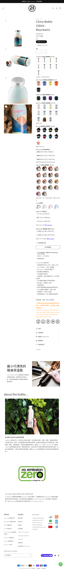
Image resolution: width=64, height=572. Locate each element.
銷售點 (20, 525)
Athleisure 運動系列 (9, 537)
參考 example (48, 225)
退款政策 (38, 568)
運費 (42, 36)
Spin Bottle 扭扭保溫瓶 (10, 521)
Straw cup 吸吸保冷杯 (9, 518)
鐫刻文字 (20, 521)
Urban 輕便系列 (8, 525)
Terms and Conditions (23, 532)
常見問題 (20, 528)
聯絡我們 (20, 542)
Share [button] (38, 349)
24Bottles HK (24, 568)
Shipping (20, 539)
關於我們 (20, 518)
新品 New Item (41, 41)
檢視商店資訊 (40, 258)
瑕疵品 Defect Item (43, 45)
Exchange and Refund (23, 535)
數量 (37, 48)
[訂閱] (30, 555)
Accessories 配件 (8, 544)
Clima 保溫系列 (8, 528)
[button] (3, 8)
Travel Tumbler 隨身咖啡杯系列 (10, 533)
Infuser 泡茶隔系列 (9, 541)
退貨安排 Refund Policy (24, 546)
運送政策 (44, 568)
